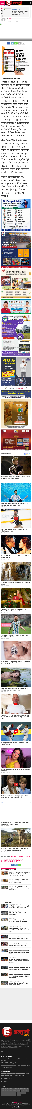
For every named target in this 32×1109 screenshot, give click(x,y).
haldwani (20, 856)
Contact (3, 1080)
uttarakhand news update (9, 861)
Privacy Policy (5, 1081)
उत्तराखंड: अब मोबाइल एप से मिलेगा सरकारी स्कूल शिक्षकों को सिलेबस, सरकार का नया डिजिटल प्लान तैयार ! (15, 1074)
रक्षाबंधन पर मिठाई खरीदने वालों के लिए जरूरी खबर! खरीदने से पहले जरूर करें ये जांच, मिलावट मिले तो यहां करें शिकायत (19, 873)
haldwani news (21, 1092)
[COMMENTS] (23, 43)
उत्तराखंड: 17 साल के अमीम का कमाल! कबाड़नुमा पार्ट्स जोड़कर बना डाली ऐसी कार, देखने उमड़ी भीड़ (19, 888)
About (3, 1077)
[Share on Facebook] (8, 43)
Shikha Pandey (13, 19)
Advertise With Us (6, 1078)
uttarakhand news (16, 859)
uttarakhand (18, 858)
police (19, 1095)
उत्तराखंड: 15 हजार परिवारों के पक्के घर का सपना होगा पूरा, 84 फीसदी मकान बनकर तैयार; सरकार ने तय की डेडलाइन (19, 881)
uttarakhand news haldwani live (11, 860)
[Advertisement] (16, 1004)
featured (13, 856)
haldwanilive (9, 858)
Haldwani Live (18, 1102)
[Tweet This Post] (12, 43)
